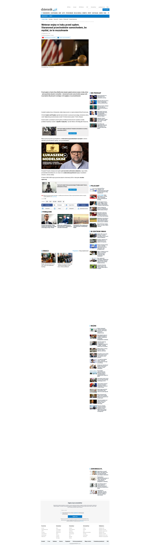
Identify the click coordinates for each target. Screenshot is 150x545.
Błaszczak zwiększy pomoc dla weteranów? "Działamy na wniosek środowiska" (64, 226)
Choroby (84, 533)
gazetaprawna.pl (102, 7)
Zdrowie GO (55, 19)
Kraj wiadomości (84, 251)
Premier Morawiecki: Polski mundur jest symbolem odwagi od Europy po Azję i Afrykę (48, 226)
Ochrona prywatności (77, 541)
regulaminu (76, 512)
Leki (84, 530)
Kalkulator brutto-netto (103, 535)
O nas (49, 541)
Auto (57, 528)
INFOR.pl (68, 7)
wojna (54, 201)
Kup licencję (54, 196)
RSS (108, 541)
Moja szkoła (71, 532)
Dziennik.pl (58, 526)
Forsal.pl (43, 532)
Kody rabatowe (72, 529)
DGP (87, 7)
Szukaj (107, 9)
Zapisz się (75, 516)
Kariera (61, 541)
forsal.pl (74, 7)
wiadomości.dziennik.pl (50, 21)
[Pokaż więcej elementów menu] (108, 13)
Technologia (58, 529)
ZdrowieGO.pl (93, 7)
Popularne (75, 251)
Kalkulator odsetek (102, 533)
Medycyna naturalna (87, 532)
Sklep (108, 7)
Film (70, 535)
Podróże (57, 536)
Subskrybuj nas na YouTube (49, 37)
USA (47, 201)
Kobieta (70, 528)
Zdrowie (57, 535)
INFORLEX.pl (81, 7)
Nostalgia (51, 19)
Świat (50, 16)
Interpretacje (43, 535)
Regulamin (67, 541)
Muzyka (70, 536)
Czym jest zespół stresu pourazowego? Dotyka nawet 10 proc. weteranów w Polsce (72, 185)
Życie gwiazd (71, 533)
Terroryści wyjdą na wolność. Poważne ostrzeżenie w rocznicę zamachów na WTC (72, 129)
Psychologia (85, 535)
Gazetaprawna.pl (44, 529)
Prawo (84, 528)
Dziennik (42, 21)
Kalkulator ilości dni (102, 529)
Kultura (70, 537)
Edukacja (70, 530)
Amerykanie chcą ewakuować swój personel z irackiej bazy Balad (80, 226)
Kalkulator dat (101, 528)
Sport (57, 533)
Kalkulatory (101, 526)
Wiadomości (45, 16)
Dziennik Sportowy (73, 19)
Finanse (84, 529)
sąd (50, 201)
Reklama (55, 541)
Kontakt (43, 541)
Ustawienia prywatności (99, 541)
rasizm (59, 201)
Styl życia (85, 536)
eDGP (42, 530)
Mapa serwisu (88, 541)
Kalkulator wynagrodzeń (103, 536)
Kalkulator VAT (101, 532)
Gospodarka (58, 530)
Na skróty (43, 526)
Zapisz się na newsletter (65, 37)
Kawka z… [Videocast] (63, 19)
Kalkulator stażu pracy (103, 530)
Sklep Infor (43, 536)
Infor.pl (42, 528)
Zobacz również (72, 133)
